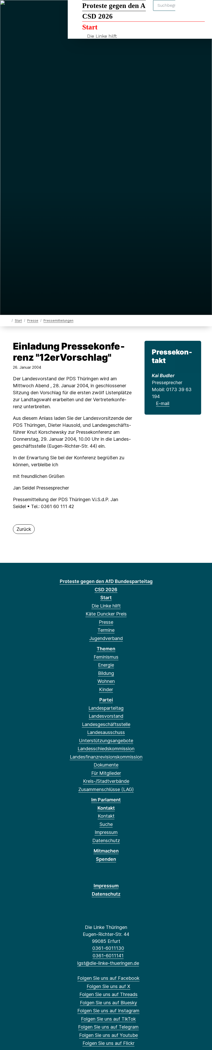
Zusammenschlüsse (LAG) (106, 789)
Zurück (24, 529)
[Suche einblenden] (186, 10)
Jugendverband (106, 638)
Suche (106, 824)
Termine (106, 630)
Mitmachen (106, 851)
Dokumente (106, 765)
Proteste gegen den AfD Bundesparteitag (143, 6)
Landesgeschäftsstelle (106, 724)
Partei (106, 699)
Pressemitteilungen (58, 320)
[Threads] (27, 10)
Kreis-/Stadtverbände (106, 781)
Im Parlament (106, 799)
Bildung (106, 673)
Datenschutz (106, 840)
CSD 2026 (97, 16)
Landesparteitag (106, 708)
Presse (32, 320)
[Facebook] (10, 10)
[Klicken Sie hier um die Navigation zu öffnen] (201, 10)
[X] (18, 10)
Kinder (106, 689)
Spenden (106, 859)
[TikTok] (52, 10)
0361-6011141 (108, 955)
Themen (106, 648)
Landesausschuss (106, 732)
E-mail (162, 403)
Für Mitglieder (106, 773)
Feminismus (106, 657)
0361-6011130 (108, 948)
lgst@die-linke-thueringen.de (108, 963)
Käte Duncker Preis (106, 614)
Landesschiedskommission (106, 748)
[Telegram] (61, 10)
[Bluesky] (35, 10)
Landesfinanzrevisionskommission (106, 757)
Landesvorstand (106, 716)
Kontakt (106, 808)
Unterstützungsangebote (106, 740)
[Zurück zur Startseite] (8, 320)
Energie (106, 665)
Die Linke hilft (102, 36)
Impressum (106, 832)
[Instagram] (44, 10)
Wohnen (106, 681)
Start (89, 27)
